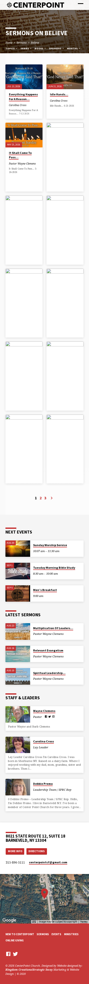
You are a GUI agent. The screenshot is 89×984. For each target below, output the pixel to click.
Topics (10, 48)
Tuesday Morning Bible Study (54, 567)
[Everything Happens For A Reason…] (24, 76)
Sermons (22, 42)
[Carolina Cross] (17, 745)
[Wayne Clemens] (17, 714)
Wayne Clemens (44, 711)
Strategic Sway (42, 969)
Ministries (71, 934)
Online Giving (14, 940)
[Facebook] (45, 716)
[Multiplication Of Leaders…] (17, 631)
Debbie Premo (43, 784)
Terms (84, 921)
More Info (15, 851)
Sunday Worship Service (50, 545)
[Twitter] (49, 716)
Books (39, 48)
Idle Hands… (59, 94)
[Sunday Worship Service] (17, 548)
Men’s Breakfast (45, 590)
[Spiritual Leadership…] (17, 676)
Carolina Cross (17, 105)
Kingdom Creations (18, 969)
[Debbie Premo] (17, 787)
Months (72, 48)
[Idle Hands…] (65, 76)
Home (8, 42)
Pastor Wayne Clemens (22, 163)
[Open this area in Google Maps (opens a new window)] (9, 920)
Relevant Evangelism (48, 650)
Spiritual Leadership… (49, 673)
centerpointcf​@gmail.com (48, 862)
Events (56, 934)
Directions (36, 851)
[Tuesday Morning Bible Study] (17, 571)
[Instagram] (53, 716)
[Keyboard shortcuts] (34, 922)
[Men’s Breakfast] (17, 593)
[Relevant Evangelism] (17, 654)
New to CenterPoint (19, 934)
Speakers (55, 48)
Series (25, 48)
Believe (35, 42)
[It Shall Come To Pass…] (24, 135)
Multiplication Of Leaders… (53, 628)
